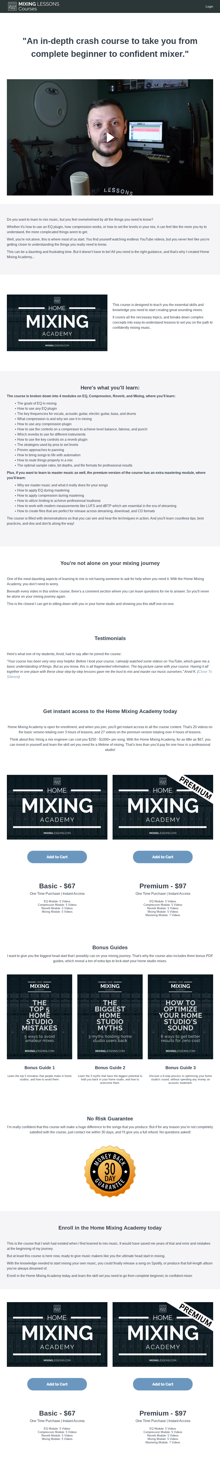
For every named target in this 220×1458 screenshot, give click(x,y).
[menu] (207, 6)
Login (209, 6)
